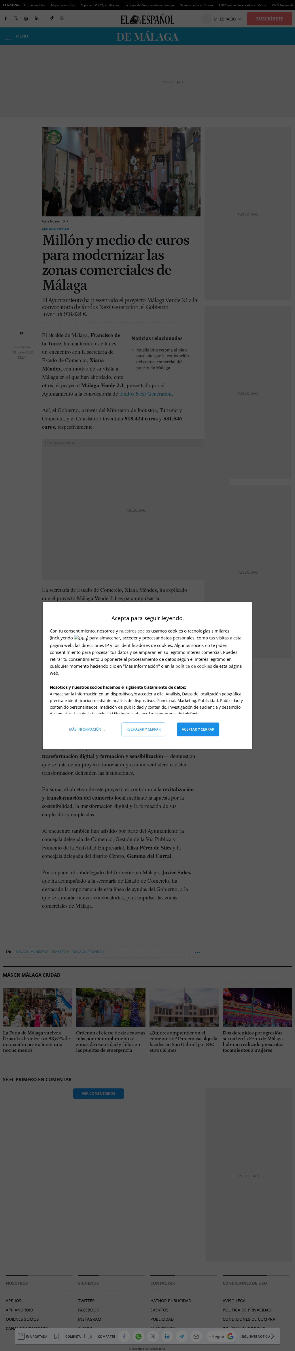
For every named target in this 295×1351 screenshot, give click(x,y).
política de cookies (194, 666)
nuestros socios (134, 631)
